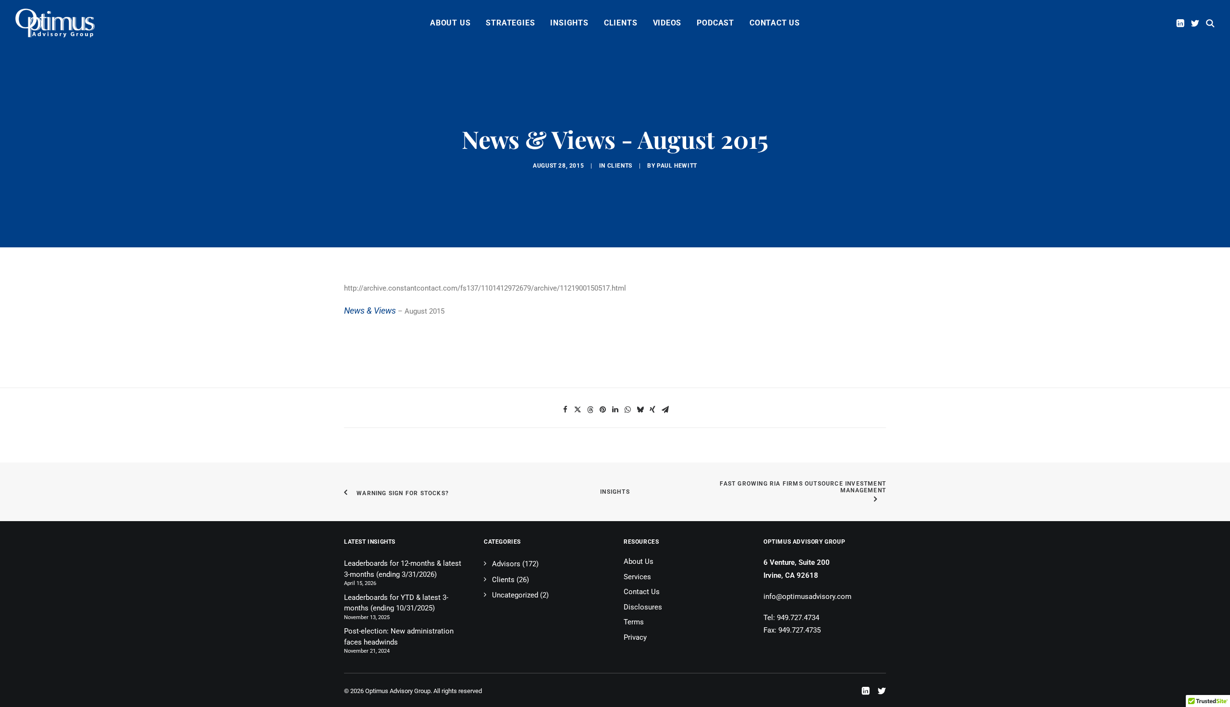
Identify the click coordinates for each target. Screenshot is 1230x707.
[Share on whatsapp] (627, 409)
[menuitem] (450, 23)
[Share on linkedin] (615, 409)
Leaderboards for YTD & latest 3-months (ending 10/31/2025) (396, 603)
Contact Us (775, 22)
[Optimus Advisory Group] (55, 23)
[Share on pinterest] (602, 409)
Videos (667, 22)
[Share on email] (665, 409)
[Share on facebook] (565, 409)
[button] (1181, 23)
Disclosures (643, 607)
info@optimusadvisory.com (807, 596)
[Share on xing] (652, 409)
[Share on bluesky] (640, 409)
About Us (450, 22)
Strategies (510, 22)
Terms (634, 622)
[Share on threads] (590, 409)
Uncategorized (515, 595)
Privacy (635, 637)
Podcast (715, 22)
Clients (621, 22)
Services (637, 577)
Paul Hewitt (677, 165)
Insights (569, 22)
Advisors (506, 564)
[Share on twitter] (577, 409)
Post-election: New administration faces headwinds (399, 636)
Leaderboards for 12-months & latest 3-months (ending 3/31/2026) (402, 569)
